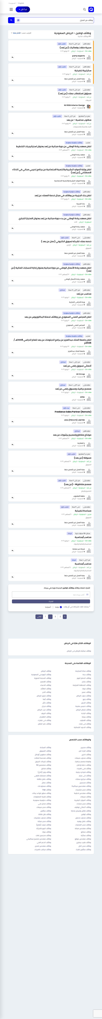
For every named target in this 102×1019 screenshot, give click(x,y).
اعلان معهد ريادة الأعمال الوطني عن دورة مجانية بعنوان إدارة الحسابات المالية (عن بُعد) (51, 269)
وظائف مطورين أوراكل (43, 754)
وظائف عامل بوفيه (84, 821)
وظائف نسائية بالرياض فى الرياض (79, 651)
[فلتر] (18, 20)
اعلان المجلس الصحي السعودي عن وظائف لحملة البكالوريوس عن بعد (58, 316)
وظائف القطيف (85, 720)
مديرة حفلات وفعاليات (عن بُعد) (75, 47)
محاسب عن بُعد (83, 293)
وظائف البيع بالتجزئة (43, 828)
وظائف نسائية (86, 835)
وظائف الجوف (46, 713)
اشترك (51, 601)
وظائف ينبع (87, 699)
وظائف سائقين (45, 811)
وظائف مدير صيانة (44, 821)
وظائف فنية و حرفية (83, 772)
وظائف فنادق (46, 768)
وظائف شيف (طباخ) (43, 825)
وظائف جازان (86, 681)
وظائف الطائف (46, 688)
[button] (84, 9)
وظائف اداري (86, 754)
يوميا (57, 607)
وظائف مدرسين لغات (43, 835)
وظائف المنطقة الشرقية (82, 685)
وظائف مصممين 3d (43, 765)
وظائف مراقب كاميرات (42, 849)
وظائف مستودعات (44, 786)
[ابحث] (11, 20)
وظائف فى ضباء (85, 724)
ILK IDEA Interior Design (74, 105)
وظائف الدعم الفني (44, 842)
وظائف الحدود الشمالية (82, 727)
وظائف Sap (46, 789)
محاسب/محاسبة (83, 537)
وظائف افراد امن (85, 751)
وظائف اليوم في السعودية (41, 674)
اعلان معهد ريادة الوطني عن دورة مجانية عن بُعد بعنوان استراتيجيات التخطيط (53, 146)
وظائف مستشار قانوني (42, 775)
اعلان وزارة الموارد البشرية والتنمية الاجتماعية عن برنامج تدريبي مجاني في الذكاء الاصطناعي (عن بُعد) (51, 171)
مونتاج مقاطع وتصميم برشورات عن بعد (72, 434)
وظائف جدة (87, 674)
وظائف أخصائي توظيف (82, 807)
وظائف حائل (47, 702)
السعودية (12, 3)
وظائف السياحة (45, 747)
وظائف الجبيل (86, 702)
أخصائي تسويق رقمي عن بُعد (77, 365)
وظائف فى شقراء (44, 720)
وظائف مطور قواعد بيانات (41, 793)
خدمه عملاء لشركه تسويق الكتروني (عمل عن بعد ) (66, 241)
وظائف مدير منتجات (83, 803)
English (21, 3)
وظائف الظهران (45, 717)
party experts (78, 56)
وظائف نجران (46, 706)
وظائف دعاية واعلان (84, 765)
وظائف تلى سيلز (85, 775)
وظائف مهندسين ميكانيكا (81, 786)
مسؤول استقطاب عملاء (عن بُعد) (74, 93)
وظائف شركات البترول (43, 761)
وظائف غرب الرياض (44, 709)
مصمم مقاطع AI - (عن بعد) (77, 484)
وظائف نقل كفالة (44, 814)
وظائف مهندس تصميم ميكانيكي (38, 839)
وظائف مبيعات (85, 796)
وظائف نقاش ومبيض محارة (81, 811)
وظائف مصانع (86, 832)
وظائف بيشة (86, 717)
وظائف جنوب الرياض (83, 695)
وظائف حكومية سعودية (42, 800)
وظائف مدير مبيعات (43, 807)
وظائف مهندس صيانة (83, 828)
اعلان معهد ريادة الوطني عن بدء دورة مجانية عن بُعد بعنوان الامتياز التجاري (55, 218)
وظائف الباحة (86, 713)
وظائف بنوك (46, 832)
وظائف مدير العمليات (83, 825)
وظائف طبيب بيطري (83, 842)
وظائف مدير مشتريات (83, 789)
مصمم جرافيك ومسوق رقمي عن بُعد (73, 388)
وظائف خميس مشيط (83, 706)
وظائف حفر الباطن (44, 724)
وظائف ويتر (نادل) (44, 772)
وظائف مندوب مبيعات (83, 758)
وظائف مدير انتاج (85, 846)
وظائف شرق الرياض (44, 695)
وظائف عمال (46, 782)
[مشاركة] (12, 57)
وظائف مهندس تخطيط (82, 793)
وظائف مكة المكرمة (83, 671)
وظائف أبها (47, 699)
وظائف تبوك (86, 688)
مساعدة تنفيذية (83, 510)
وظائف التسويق (45, 751)
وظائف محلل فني (44, 803)
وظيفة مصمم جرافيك (83, 761)
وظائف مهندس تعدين (43, 846)
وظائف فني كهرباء (84, 768)
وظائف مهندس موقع (83, 839)
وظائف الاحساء (45, 685)
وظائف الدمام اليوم (84, 678)
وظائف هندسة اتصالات (42, 758)
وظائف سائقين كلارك (83, 849)
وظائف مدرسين (85, 782)
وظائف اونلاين (86, 814)
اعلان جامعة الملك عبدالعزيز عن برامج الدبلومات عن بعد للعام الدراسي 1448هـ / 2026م (52, 341)
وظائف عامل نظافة (44, 779)
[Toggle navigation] (11, 9)
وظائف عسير (86, 692)
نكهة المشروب (79, 496)
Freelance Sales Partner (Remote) (73, 411)
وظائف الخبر (46, 692)
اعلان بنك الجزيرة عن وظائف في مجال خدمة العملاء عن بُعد (63, 195)
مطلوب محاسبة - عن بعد (79, 119)
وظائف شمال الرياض (83, 709)
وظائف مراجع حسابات (83, 779)
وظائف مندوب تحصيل (83, 818)
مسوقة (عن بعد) (82, 457)
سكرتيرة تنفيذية (83, 70)
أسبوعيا (48, 607)
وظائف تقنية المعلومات (42, 796)
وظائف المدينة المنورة (42, 678)
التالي (39, 616)
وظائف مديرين (86, 747)
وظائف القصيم (45, 681)
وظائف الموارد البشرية (82, 800)
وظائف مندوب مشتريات (42, 818)
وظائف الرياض (46, 671)
